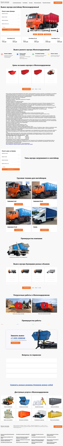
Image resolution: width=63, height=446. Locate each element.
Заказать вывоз (24, 144)
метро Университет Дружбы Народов (13, 144)
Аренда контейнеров (55, 406)
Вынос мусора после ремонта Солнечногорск (52, 440)
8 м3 (33, 89)
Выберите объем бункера (5, 20)
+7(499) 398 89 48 (58, 2)
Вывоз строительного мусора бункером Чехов (52, 435)
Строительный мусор (17, 2)
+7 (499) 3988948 (18, 338)
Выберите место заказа (5, 13)
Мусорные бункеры (46, 2)
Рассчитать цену (15, 342)
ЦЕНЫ (35, 34)
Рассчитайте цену (10, 29)
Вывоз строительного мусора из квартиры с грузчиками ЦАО (22, 437)
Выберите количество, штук (5, 163)
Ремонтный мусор (37, 2)
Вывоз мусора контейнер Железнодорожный (52, 443)
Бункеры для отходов (24, 406)
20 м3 (36, 89)
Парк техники (30, 144)
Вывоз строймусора (8, 406)
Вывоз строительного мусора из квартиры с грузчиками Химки (38, 440)
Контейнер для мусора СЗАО (6, 442)
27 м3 (39, 89)
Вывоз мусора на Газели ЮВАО (22, 442)
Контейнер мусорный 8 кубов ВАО (22, 434)
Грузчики (31, 2)
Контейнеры (25, 2)
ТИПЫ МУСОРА (47, 34)
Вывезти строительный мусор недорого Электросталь (6, 440)
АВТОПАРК (40, 34)
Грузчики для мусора (39, 406)
